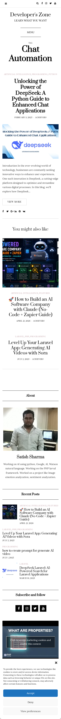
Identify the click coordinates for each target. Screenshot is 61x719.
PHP (27, 337)
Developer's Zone (30, 14)
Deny (31, 702)
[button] (56, 662)
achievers (41, 117)
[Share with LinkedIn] (17, 211)
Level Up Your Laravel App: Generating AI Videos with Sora (29, 535)
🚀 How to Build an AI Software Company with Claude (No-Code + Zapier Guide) (38, 514)
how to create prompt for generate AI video (28, 552)
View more (14, 202)
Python (53, 74)
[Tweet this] (9, 211)
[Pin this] (21, 211)
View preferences (31, 711)
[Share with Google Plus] (13, 211)
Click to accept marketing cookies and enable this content (30, 642)
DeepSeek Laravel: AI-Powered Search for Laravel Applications (35, 571)
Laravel (19, 337)
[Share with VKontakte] (25, 211)
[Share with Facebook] (4, 211)
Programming (40, 74)
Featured (44, 293)
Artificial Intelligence (17, 74)
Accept (30, 693)
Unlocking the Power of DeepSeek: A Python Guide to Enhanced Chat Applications (30, 96)
